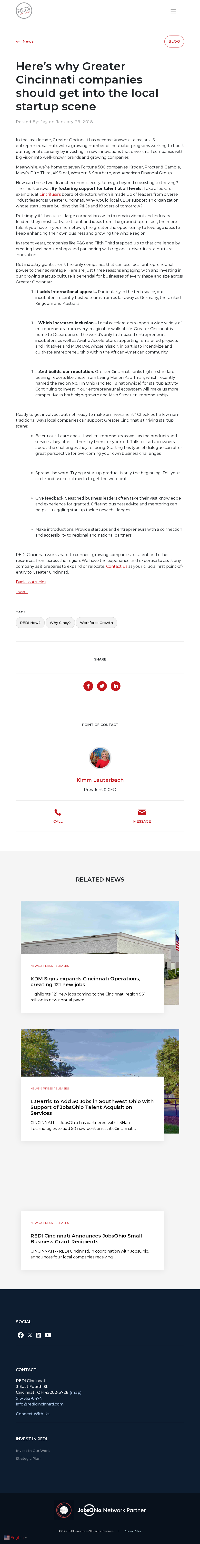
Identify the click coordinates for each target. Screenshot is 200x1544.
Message (142, 821)
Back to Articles (31, 582)
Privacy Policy (132, 1531)
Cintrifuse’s (50, 194)
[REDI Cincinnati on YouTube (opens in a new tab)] (48, 1335)
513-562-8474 (29, 1398)
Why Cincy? (60, 623)
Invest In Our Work (33, 1451)
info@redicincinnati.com (40, 1404)
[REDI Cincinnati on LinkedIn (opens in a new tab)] (38, 1335)
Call (58, 821)
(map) (75, 1392)
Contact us (116, 566)
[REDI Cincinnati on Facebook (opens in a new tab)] (21, 1335)
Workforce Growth (96, 623)
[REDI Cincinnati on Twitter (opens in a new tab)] (30, 1335)
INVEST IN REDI (31, 1439)
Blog (174, 41)
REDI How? (30, 623)
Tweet (22, 591)
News (27, 41)
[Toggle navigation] (173, 11)
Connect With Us (33, 1414)
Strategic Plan (28, 1458)
